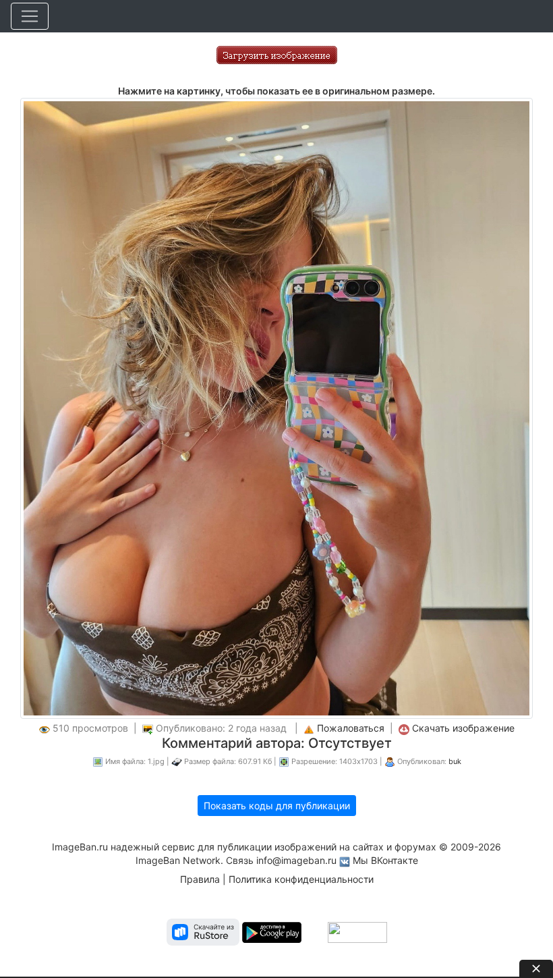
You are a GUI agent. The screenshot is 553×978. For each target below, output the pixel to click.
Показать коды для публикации (277, 805)
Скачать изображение (463, 728)
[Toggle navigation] (30, 16)
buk (454, 761)
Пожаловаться (350, 728)
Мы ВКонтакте (385, 860)
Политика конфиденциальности (301, 879)
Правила (200, 879)
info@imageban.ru (296, 860)
